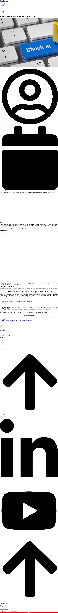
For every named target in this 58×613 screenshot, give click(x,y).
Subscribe (29, 612)
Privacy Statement (2, 330)
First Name (1, 605)
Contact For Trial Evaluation (29, 315)
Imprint (1, 328)
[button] (29, 7)
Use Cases (3, 3)
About (3, 5)
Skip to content (2, 0)
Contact (3, 12)
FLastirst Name (2, 607)
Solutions (3, 2)
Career (1, 326)
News (2, 4)
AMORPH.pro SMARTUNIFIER (5, 335)
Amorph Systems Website (3, 324)
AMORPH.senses (2, 334)
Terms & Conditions (3, 329)
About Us (1, 325)
